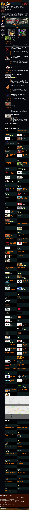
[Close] (27, 508)
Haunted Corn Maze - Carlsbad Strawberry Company (18, 48)
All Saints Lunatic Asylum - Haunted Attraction (17, 24)
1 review (16, 106)
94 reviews (16, 40)
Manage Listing (17, 502)
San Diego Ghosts (15, 66)
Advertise (16, 501)
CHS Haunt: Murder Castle (17, 85)
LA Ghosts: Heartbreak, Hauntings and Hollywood (19, 57)
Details (7, 41)
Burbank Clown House (16, 74)
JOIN (25, 508)
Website (7, 43)
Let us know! (2, 506)
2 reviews (16, 77)
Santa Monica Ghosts (16, 114)
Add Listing (22, 501)
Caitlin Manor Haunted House (18, 94)
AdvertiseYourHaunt (2, 40)
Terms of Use (23, 496)
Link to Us (16, 497)
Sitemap (16, 496)
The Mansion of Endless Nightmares (17, 103)
